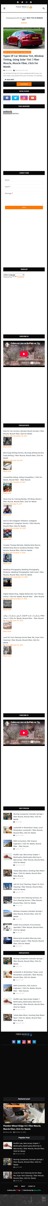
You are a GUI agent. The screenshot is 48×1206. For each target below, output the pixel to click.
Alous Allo (8, 70)
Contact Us (31, 1186)
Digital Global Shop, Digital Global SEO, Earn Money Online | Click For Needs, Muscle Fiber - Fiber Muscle (23, 595)
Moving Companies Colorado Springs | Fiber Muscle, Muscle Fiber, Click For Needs (28, 816)
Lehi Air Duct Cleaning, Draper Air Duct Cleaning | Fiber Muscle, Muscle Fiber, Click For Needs (28, 887)
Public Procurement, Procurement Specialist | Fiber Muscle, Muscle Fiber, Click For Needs (28, 927)
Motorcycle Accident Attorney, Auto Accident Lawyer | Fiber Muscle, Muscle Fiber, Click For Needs (28, 941)
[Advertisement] (24, 143)
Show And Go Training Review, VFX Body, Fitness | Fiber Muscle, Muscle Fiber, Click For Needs (22, 500)
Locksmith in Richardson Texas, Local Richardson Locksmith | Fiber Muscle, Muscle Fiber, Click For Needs (28, 830)
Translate (20, 277)
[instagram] (26, 2)
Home (16, 1186)
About (23, 1186)
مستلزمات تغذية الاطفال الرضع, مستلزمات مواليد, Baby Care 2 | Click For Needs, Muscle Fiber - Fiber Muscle (23, 617)
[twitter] (22, 2)
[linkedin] (34, 1042)
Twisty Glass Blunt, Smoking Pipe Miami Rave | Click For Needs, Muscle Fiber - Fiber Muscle (29, 873)
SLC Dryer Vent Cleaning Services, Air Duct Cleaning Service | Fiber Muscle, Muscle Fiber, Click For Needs (27, 900)
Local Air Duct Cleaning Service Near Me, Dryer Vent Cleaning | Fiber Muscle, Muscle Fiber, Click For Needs (23, 640)
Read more (7, 447)
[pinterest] (30, 2)
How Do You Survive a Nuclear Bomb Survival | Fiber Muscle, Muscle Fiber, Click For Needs (23, 432)
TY (21, 1190)
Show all (24, 23)
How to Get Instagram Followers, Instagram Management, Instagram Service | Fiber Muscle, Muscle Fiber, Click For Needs (21, 523)
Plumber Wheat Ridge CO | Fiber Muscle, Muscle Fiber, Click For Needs (22, 1127)
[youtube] (32, 98)
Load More (24, 84)
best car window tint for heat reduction (17, 52)
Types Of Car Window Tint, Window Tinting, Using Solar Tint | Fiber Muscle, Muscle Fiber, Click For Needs (23, 61)
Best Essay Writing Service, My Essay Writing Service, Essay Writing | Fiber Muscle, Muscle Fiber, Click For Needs (23, 455)
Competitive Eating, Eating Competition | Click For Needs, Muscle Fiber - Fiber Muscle (22, 478)
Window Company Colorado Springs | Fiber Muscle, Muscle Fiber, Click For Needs (28, 914)
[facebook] (17, 2)
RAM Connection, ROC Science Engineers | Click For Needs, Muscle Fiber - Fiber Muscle (27, 843)
